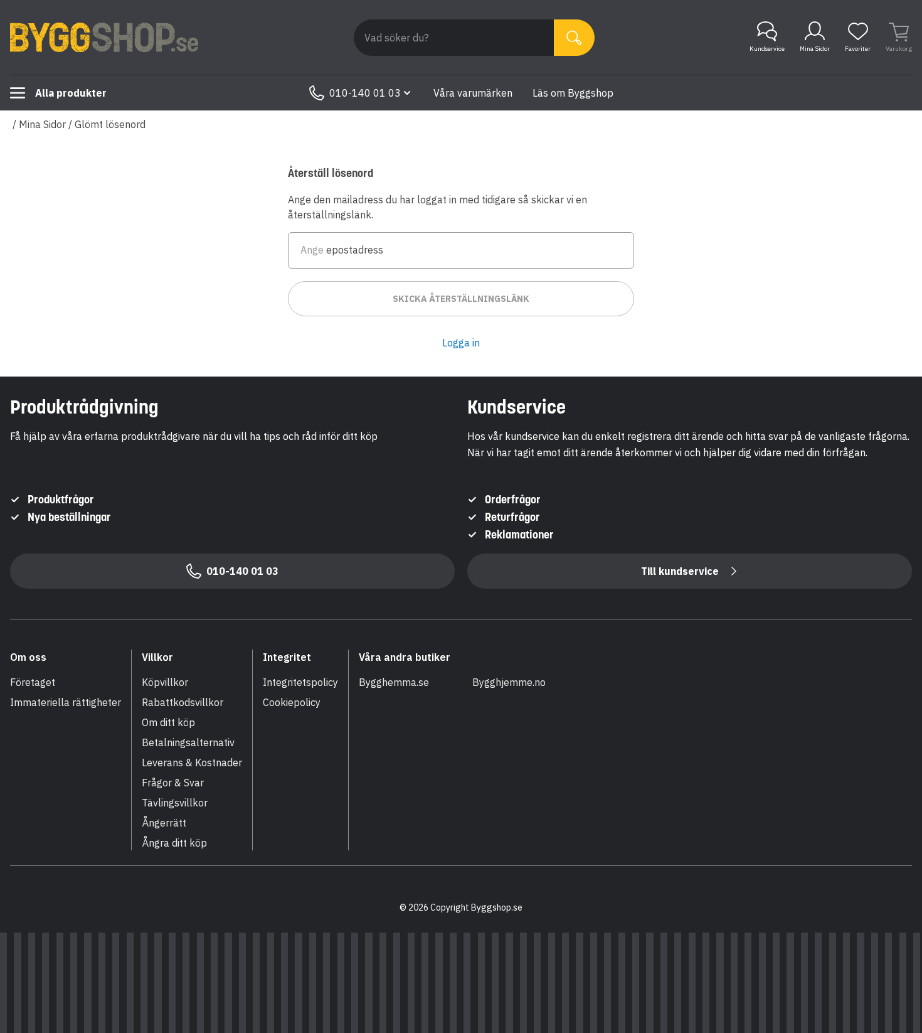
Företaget (32, 682)
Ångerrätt (164, 822)
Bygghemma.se (394, 682)
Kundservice (767, 49)
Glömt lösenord (110, 124)
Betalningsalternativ (188, 742)
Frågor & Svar (173, 782)
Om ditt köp (168, 722)
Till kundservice (680, 571)
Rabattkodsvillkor (182, 702)
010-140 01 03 (365, 93)
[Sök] (574, 37)
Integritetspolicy (300, 682)
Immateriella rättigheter (65, 702)
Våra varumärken (472, 93)
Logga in (461, 342)
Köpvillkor (165, 682)
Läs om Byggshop (573, 93)
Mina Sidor (815, 49)
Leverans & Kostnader (192, 762)
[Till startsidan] (104, 38)
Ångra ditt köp (174, 843)
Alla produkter (71, 93)
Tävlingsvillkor (175, 802)
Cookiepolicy (292, 702)
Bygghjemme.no (509, 682)
